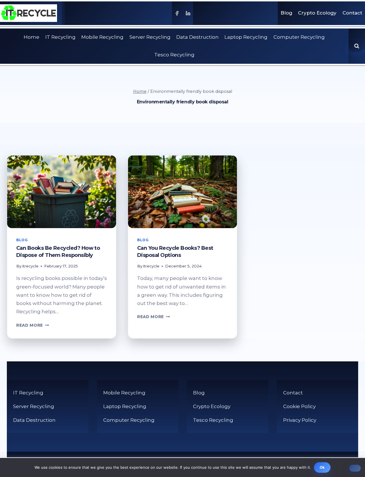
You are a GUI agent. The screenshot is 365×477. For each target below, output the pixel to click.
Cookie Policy (299, 406)
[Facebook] (177, 13)
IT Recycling (60, 37)
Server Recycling (150, 37)
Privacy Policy (299, 420)
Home (31, 37)
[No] (355, 468)
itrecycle (30, 266)
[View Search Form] (356, 46)
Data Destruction (197, 37)
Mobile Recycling (102, 37)
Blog (286, 13)
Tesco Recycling (174, 55)
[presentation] (61, 191)
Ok (322, 467)
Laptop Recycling (245, 37)
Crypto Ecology (317, 13)
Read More (32, 325)
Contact (352, 13)
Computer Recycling (299, 37)
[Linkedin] (188, 13)
